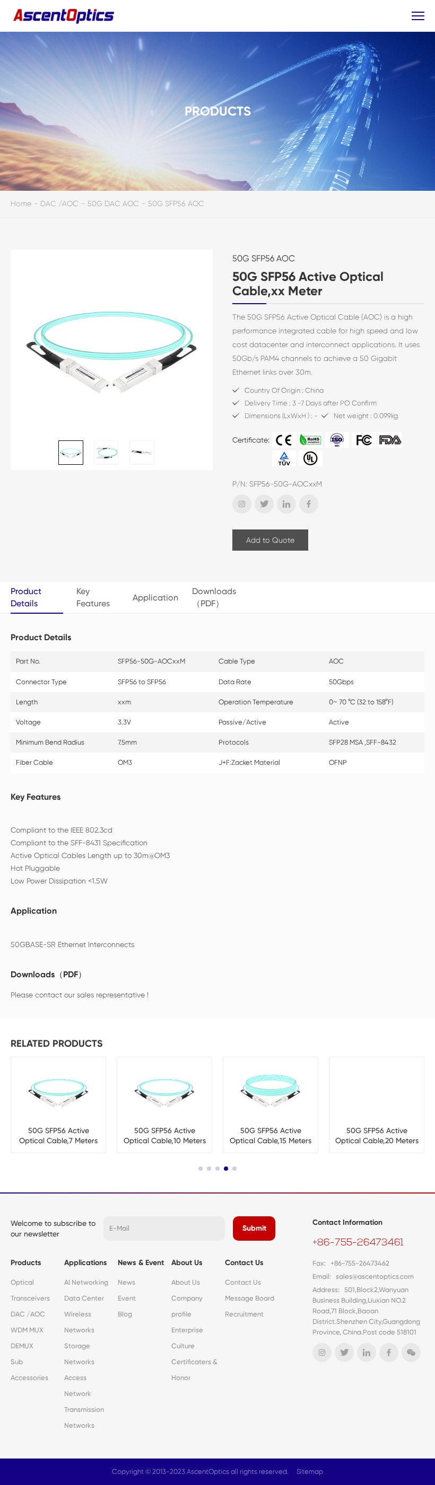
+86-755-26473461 (358, 1243)
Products (26, 1262)
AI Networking (86, 1282)
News (126, 1282)
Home (21, 203)
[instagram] (241, 504)
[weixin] (411, 1352)
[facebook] (308, 504)
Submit (254, 1228)
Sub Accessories (29, 1370)
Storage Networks (79, 1354)
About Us (187, 1262)
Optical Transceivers (30, 1290)
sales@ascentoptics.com (375, 1276)
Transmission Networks (84, 1417)
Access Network (77, 1386)
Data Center (84, 1298)
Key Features (93, 597)
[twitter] (264, 504)
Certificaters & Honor (194, 1370)
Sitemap (310, 1471)
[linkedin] (286, 504)
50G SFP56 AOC (176, 203)
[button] (200, 1168)
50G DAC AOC (113, 203)
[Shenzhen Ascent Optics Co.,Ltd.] (65, 15)
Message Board (249, 1298)
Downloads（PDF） (214, 597)
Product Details (26, 597)
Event (127, 1298)
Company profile (187, 1306)
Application (155, 598)
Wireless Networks (79, 1322)
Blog (125, 1314)
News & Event (141, 1262)
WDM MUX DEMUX (27, 1338)
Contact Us (244, 1262)
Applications (85, 1262)
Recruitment (244, 1314)
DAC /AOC (59, 203)
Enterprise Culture (187, 1338)
